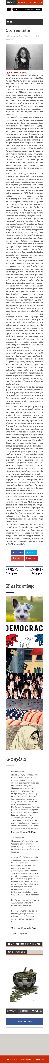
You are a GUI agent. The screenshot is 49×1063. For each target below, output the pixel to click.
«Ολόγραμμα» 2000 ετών (18, 2)
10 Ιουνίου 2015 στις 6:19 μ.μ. (23, 928)
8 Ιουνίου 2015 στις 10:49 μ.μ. (23, 832)
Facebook (18, 553)
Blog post (11, 573)
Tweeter (32, 553)
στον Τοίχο (24, 1059)
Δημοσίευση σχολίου (18, 933)
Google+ (18, 558)
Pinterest (32, 558)
